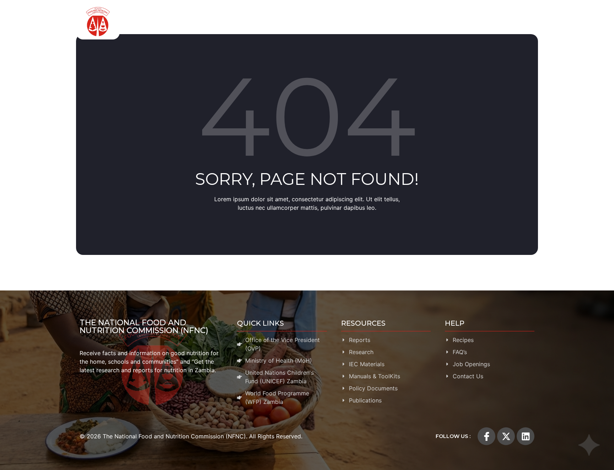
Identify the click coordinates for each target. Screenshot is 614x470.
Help (517, 21)
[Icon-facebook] (486, 436)
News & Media (474, 21)
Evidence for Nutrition (363, 21)
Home (178, 21)
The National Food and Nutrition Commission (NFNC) (144, 326)
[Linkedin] (525, 436)
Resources (424, 21)
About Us (206, 21)
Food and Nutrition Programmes (277, 21)
